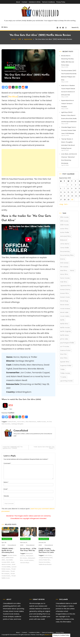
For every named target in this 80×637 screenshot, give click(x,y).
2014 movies (64, 217)
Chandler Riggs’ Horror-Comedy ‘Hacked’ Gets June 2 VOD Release (68, 130)
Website (6, 496)
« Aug (61, 204)
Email (6, 489)
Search (74, 27)
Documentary (65, 251)
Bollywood (63, 240)
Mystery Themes (50, 635)
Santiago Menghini (17, 424)
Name (6, 482)
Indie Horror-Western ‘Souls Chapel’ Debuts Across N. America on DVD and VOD (68, 90)
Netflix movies (41, 422)
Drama (62, 259)
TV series (63, 377)
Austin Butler (48, 555)
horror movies (65, 278)
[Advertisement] (28, 162)
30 (72, 200)
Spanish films (64, 362)
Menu (6, 27)
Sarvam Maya (24, 563)
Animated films (65, 236)
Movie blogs (64, 301)
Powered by (5, 412)
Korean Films (64, 293)
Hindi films (63, 270)
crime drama (64, 244)
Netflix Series (64, 335)
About (18, 2)
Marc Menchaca (31, 422)
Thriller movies (65, 373)
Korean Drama (65, 289)
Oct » (66, 204)
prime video (64, 339)
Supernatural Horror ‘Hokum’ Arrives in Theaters (67, 104)
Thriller (62, 369)
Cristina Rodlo (11, 422)
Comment (7, 463)
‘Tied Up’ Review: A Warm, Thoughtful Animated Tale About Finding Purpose (68, 143)
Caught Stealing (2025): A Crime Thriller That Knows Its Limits (47, 550)
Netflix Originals (65, 331)
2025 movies (64, 225)
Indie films (63, 282)
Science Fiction (65, 350)
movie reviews (28, 560)
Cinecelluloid (22, 71)
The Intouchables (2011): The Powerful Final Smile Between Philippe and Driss (68, 75)
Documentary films (66, 255)
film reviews (64, 267)
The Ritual (13, 96)
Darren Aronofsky (44, 562)
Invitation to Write (34, 2)
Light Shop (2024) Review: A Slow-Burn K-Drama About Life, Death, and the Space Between (69, 117)
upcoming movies (66, 381)
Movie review (64, 305)
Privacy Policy (60, 2)
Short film (63, 354)
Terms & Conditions (48, 2)
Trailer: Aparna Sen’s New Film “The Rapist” (44, 447)
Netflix (62, 320)
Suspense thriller (65, 366)
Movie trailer (64, 312)
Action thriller (64, 232)
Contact (24, 2)
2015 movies (64, 221)
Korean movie (65, 297)
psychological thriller (67, 343)
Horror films (20, 422)
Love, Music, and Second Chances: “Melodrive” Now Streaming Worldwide (69, 158)
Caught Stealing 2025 (45, 558)
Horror (72, 270)
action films (64, 229)
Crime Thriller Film (44, 560)
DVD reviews (64, 263)
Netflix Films (64, 324)
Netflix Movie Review (45, 564)
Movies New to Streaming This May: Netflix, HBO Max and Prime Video (67, 60)
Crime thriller (64, 248)
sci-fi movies (64, 346)
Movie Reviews (9, 67)
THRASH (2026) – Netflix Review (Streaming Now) (8, 550)
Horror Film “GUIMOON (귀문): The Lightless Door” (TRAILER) (12, 447)
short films (63, 358)
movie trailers (64, 316)
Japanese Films (65, 286)
